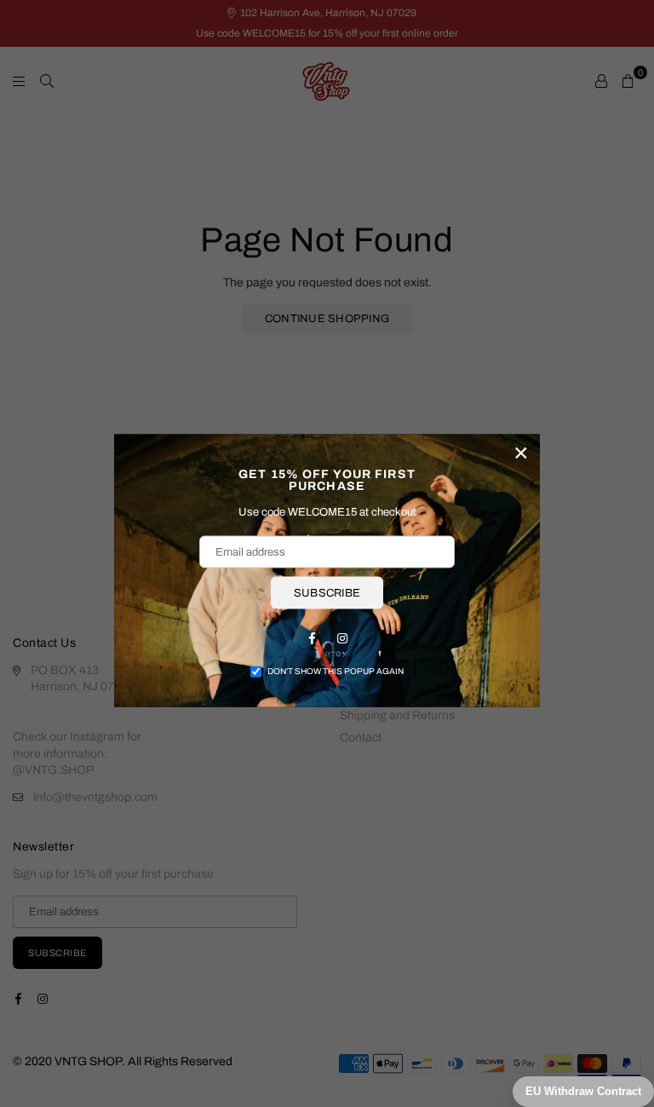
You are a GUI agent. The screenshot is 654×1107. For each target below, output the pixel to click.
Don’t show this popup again (335, 671)
